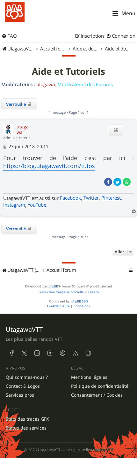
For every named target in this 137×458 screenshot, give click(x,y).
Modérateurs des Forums (85, 84)
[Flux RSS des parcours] (75, 353)
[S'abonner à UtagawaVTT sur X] (24, 353)
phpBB (53, 286)
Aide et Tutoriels (68, 71)
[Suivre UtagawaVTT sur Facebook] (11, 353)
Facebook (70, 198)
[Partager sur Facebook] (108, 182)
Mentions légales (89, 377)
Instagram (14, 205)
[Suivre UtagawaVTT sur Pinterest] (62, 353)
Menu (128, 13)
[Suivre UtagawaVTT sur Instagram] (49, 353)
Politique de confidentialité (99, 386)
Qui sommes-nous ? (27, 377)
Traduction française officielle (61, 292)
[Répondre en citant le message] (115, 130)
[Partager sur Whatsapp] (127, 182)
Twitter (91, 198)
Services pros (20, 395)
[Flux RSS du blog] (88, 353)
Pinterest (111, 198)
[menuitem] (9, 36)
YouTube (37, 205)
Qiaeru (93, 292)
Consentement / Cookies (97, 395)
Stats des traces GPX (27, 419)
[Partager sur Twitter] (117, 182)
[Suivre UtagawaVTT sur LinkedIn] (37, 353)
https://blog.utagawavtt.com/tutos (49, 166)
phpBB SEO (79, 301)
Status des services (26, 428)
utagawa (45, 84)
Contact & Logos (23, 386)
